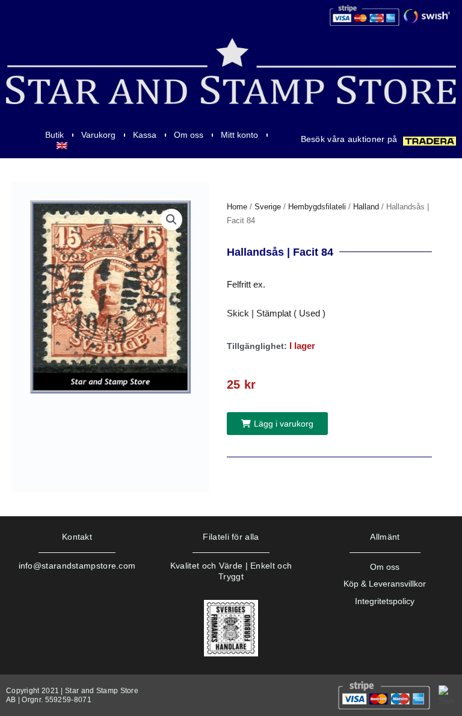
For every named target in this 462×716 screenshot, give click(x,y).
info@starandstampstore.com (77, 565)
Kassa (144, 135)
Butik (54, 135)
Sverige (267, 206)
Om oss (188, 135)
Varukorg (98, 135)
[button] (171, 219)
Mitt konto (239, 135)
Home (237, 206)
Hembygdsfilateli (317, 206)
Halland (366, 206)
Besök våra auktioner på (349, 139)
